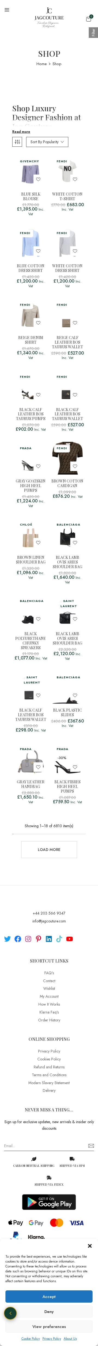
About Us (70, 1338)
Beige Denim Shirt (30, 340)
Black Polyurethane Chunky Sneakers (30, 641)
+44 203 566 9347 (49, 913)
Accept (49, 1297)
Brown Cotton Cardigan (67, 483)
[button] (90, 1246)
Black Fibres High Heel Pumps (67, 786)
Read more (21, 131)
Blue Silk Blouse (30, 196)
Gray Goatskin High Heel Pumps (30, 486)
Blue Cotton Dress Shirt (30, 268)
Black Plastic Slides (67, 712)
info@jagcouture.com (49, 921)
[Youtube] (69, 939)
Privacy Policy (51, 1338)
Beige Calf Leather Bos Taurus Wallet (67, 342)
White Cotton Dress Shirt (67, 268)
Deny (49, 1312)
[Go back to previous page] (10, 1313)
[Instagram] (28, 939)
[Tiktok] (59, 939)
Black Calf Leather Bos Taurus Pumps (30, 414)
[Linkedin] (48, 939)
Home (41, 64)
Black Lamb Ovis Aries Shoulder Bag (67, 562)
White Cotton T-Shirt (67, 196)
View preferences (49, 1327)
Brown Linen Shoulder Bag (30, 560)
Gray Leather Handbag (30, 784)
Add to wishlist (38, 179)
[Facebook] (17, 939)
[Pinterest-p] (38, 939)
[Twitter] (7, 939)
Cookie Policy (31, 1338)
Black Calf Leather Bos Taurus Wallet (67, 414)
